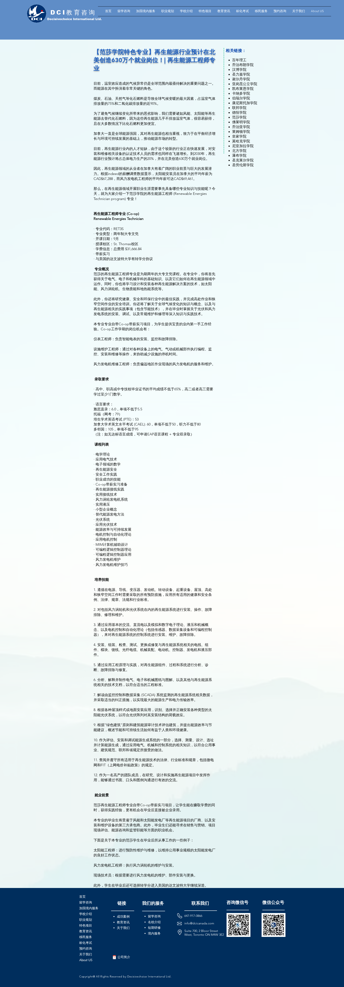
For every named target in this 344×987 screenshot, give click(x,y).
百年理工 (239, 60)
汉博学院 (239, 69)
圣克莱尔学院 (243, 160)
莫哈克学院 (241, 141)
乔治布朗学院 (243, 65)
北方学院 (239, 151)
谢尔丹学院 (241, 79)
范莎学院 (239, 117)
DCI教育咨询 (73, 12)
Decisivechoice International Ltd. (74, 19)
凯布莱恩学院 (243, 88)
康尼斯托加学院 (244, 103)
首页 (82, 897)
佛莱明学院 (241, 122)
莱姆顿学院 (241, 131)
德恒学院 (239, 112)
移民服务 (85, 937)
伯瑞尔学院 (241, 98)
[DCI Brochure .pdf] (114, 957)
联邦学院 (239, 108)
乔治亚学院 (241, 127)
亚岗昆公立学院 (244, 84)
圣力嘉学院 (241, 74)
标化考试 (85, 943)
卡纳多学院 (241, 93)
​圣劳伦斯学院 (243, 165)
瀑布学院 (239, 155)
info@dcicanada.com (199, 923)
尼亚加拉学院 (243, 146)
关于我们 (85, 954)
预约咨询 (85, 948)
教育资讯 (85, 931)
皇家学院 (239, 136)
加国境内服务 (88, 908)
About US (85, 960)
